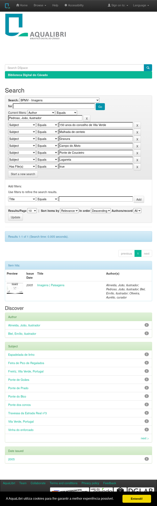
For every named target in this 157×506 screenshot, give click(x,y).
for (10, 106)
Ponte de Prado (18, 388)
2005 (11, 459)
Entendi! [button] (137, 498)
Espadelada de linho (21, 354)
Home (23, 5)
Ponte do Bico (17, 396)
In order (84, 211)
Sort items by (50, 211)
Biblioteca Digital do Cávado (28, 75)
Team (23, 483)
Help (55, 5)
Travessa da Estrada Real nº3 (27, 413)
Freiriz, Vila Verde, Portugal (26, 371)
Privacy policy (90, 483)
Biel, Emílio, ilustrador (22, 333)
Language (137, 5)
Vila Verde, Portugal (21, 421)
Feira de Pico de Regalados (26, 363)
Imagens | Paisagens (50, 285)
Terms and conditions (63, 483)
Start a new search (23, 174)
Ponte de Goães (18, 380)
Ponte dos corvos (19, 405)
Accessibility (75, 5)
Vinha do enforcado (21, 430)
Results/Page (17, 211)
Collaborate (38, 483)
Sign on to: (118, 5)
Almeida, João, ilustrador (24, 325)
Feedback (109, 483)
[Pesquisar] (148, 67)
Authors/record (122, 211)
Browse (39, 5)
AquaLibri (9, 483)
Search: (13, 100)
